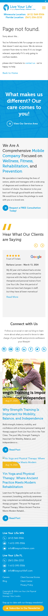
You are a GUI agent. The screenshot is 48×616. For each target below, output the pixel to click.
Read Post (14, 449)
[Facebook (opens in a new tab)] (30, 349)
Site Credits (15, 596)
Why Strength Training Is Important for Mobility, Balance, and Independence (23, 414)
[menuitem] (11, 577)
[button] (44, 8)
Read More (12, 297)
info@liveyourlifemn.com (21, 548)
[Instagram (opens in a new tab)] (4, 349)
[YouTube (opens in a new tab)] (10, 349)
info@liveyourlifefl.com (20, 570)
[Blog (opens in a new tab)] (44, 349)
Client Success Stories (30, 577)
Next (42, 245)
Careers (6, 577)
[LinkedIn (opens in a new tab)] (24, 349)
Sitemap (6, 596)
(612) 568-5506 (35, 14)
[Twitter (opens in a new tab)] (37, 349)
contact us (30, 63)
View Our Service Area (26, 123)
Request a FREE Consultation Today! (25, 209)
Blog (5, 581)
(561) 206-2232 (33, 17)
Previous (36, 245)
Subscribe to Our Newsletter (24, 608)
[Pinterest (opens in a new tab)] (17, 349)
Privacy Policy (26, 585)
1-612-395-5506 (16, 543)
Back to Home (10, 73)
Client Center (26, 581)
